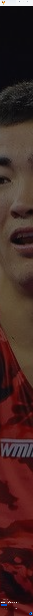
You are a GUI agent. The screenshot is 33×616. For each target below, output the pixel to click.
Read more (4, 604)
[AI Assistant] (30, 613)
